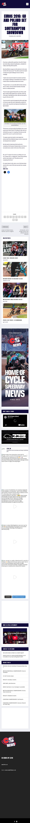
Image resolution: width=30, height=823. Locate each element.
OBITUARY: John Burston (9, 683)
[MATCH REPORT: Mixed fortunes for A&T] (15, 290)
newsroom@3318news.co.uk (18, 655)
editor (14, 36)
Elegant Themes (13, 819)
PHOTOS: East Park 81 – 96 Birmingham (12, 320)
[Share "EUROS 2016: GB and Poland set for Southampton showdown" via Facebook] (4, 216)
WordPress (22, 819)
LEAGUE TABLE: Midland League (10, 258)
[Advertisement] (15, 190)
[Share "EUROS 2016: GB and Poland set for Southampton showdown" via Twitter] (7, 216)
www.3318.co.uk (4, 764)
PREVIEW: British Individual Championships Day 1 (15, 666)
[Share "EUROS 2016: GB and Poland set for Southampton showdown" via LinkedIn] (19, 216)
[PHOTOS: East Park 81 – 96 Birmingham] (15, 310)
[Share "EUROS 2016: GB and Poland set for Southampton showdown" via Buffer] (22, 216)
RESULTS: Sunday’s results (9, 679)
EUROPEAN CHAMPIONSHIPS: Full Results (13, 699)
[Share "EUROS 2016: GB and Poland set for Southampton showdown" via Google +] (10, 216)
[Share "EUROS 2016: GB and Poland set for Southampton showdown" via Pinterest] (16, 216)
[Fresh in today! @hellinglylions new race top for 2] (15, 542)
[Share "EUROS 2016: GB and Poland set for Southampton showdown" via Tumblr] (13, 216)
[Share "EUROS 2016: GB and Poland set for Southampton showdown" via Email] (13, 219)
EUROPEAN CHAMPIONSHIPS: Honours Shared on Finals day (14, 703)
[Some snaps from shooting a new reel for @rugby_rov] (15, 471)
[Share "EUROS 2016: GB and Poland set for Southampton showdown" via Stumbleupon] (25, 216)
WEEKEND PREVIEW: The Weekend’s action (13, 279)
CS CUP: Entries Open (8, 676)
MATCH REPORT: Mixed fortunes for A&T (12, 299)
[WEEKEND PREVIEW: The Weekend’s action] (15, 269)
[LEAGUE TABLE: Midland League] (15, 248)
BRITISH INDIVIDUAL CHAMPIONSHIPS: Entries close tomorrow (14, 691)
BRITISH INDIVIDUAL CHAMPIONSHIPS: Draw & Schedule (14, 671)
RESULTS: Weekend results (9, 695)
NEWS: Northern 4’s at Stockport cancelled (14, 687)
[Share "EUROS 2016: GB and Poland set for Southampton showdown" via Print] (16, 219)
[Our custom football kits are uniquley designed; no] (15, 506)
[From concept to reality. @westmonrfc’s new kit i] (15, 577)
